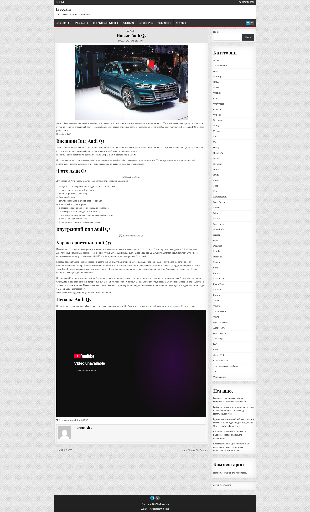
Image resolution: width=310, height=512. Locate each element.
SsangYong (219, 284)
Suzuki (216, 295)
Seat (215, 268)
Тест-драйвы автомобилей (105, 22)
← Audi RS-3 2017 (63, 450)
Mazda (216, 218)
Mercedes (218, 224)
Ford (215, 142)
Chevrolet (218, 104)
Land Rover (219, 202)
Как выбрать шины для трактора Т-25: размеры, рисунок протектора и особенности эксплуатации (231, 447)
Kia (215, 191)
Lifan (215, 213)
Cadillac (217, 93)
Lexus (216, 207)
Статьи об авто (81, 22)
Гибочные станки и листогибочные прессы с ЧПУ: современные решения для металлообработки (233, 410)
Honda (216, 158)
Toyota (216, 306)
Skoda (216, 273)
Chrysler (218, 109)
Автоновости (63, 22)
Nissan (216, 235)
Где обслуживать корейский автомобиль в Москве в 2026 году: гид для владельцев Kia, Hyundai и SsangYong (233, 422)
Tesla (216, 300)
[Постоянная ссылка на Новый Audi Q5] (131, 82)
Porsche (217, 257)
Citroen (217, 115)
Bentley (217, 76)
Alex (122, 41)
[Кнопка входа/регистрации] (248, 23)
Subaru (217, 289)
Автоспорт (181, 22)
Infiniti (216, 169)
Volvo (216, 317)
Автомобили (128, 22)
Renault (217, 262)
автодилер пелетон (222, 485)
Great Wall (218, 153)
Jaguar (217, 180)
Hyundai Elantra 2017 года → (193, 450)
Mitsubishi (218, 229)
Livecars (63, 9)
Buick (216, 87)
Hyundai (217, 164)
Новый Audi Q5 (131, 35)
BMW (216, 82)
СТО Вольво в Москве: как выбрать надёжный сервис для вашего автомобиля (230, 435)
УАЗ (215, 371)
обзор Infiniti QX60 (78, 420)
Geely (216, 147)
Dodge (216, 125)
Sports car (218, 278)
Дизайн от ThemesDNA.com (155, 509)
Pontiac (217, 251)
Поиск (216, 32)
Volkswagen (219, 311)
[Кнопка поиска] (252, 23)
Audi (132, 31)
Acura (216, 60)
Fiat (215, 136)
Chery (216, 98)
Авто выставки (146, 22)
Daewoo (217, 120)
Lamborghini (220, 197)
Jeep (216, 186)
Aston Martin (220, 65)
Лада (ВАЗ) (219, 355)
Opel (215, 240)
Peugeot (217, 246)
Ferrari (217, 131)
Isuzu (216, 175)
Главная (60, 2)
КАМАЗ (217, 349)
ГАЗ (215, 344)
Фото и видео (164, 22)
